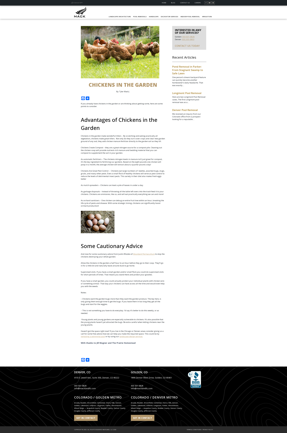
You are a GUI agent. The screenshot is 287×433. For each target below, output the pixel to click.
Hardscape (154, 17)
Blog (173, 3)
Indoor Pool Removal (190, 17)
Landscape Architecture (120, 17)
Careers (198, 3)
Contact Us (185, 3)
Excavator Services (169, 17)
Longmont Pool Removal (186, 93)
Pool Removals (140, 17)
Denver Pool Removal (185, 110)
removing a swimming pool (93, 336)
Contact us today (187, 45)
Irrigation (207, 17)
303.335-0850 (188, 39)
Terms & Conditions (194, 429)
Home (164, 3)
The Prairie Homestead (124, 343)
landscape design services (131, 336)
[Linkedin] (213, 2)
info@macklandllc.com (85, 388)
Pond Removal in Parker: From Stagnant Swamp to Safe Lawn (187, 70)
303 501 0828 (80, 385)
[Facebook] (206, 2)
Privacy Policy (208, 429)
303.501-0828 (188, 36)
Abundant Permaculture (144, 254)
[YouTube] (209, 2)
